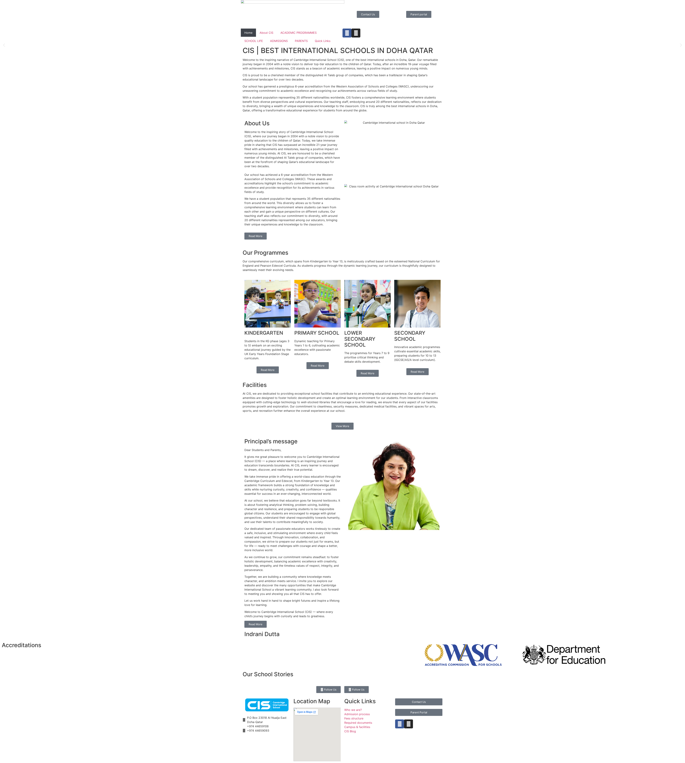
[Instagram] (355, 33)
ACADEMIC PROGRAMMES (298, 32)
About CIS (266, 32)
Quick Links (322, 41)
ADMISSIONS (279, 41)
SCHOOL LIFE (253, 41)
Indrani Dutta (262, 634)
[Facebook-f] (346, 33)
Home (248, 32)
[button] (4, 45)
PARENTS (301, 41)
